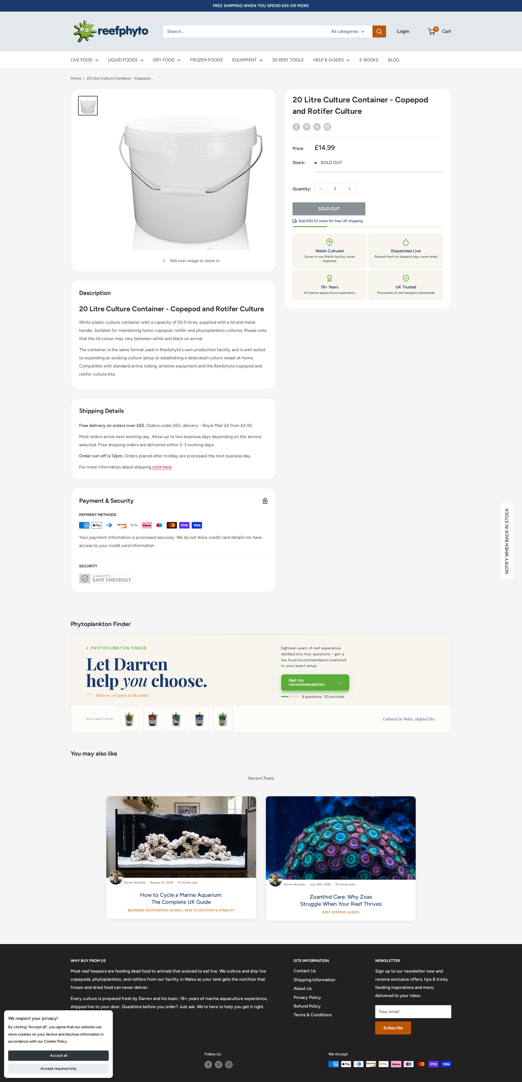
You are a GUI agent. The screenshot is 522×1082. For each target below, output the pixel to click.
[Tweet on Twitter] (317, 126)
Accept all (58, 1055)
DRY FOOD (164, 59)
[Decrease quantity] (320, 188)
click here (161, 467)
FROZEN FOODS (206, 59)
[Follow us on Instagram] (229, 1064)
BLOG (393, 59)
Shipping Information (314, 979)
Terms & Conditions (313, 1014)
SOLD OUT (329, 208)
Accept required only (59, 1068)
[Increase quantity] (349, 188)
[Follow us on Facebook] (208, 1064)
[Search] (379, 31)
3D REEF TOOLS (288, 59)
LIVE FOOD (81, 59)
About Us (303, 988)
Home (76, 78)
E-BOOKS (368, 59)
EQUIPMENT (244, 59)
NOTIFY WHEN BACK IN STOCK (507, 541)
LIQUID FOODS (123, 59)
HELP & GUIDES (328, 59)
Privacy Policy (307, 997)
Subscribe (393, 1027)
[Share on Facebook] (296, 126)
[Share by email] (327, 126)
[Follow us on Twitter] (218, 1064)
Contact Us (305, 970)
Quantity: (302, 188)
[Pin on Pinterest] (306, 126)
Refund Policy (307, 1006)
